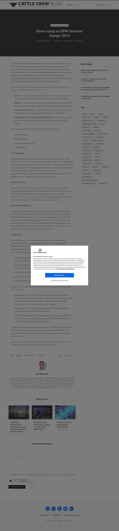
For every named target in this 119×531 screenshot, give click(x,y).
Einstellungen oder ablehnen (59, 280)
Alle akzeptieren (59, 275)
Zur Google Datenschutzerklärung (64, 269)
